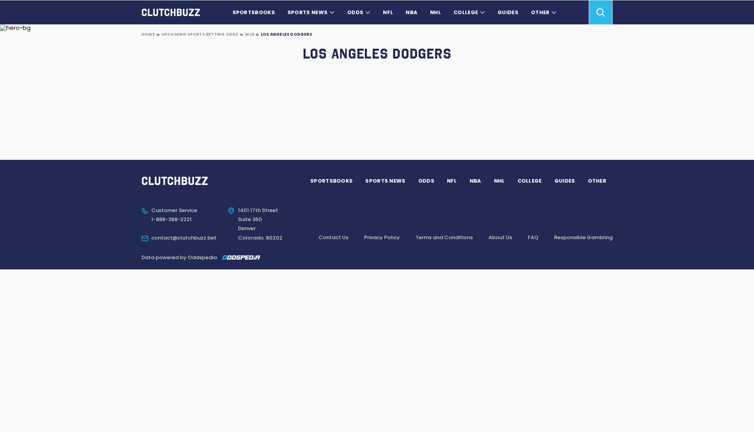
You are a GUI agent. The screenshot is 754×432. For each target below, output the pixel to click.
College (466, 12)
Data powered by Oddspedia (179, 257)
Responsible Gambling (583, 237)
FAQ (533, 237)
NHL (435, 12)
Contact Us (333, 237)
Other (540, 12)
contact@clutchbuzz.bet (183, 238)
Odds (355, 12)
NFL (388, 12)
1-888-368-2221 (171, 219)
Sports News (307, 12)
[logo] (170, 12)
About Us (500, 237)
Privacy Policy (382, 237)
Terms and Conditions (444, 237)
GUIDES (508, 12)
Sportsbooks (253, 12)
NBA (411, 12)
